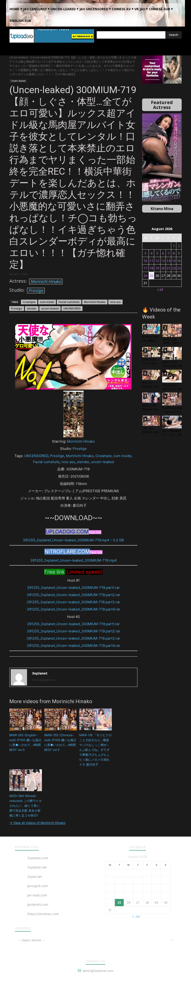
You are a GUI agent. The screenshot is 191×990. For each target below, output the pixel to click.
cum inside (47, 302)
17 (145, 268)
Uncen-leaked (18, 57)
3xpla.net (34, 876)
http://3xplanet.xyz (43, 679)
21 (168, 268)
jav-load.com (37, 895)
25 (151, 275)
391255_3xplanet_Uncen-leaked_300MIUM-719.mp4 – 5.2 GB (73, 540)
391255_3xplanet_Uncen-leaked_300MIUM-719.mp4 (73, 560)
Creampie (29, 302)
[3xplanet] (19, 677)
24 (145, 275)
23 (179, 268)
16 (179, 260)
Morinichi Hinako (46, 281)
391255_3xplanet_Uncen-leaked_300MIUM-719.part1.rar (73, 587)
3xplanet (40, 673)
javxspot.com (37, 886)
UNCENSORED (72, 308)
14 (168, 260)
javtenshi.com (37, 904)
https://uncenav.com (43, 914)
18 (151, 268)
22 (174, 268)
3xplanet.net (37, 867)
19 (157, 268)
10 (145, 260)
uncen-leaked (50, 308)
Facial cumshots (69, 302)
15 (174, 260)
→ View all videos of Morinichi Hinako (37, 823)
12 (157, 260)
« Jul (160, 289)
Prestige (35, 290)
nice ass (115, 302)
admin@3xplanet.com (97, 971)
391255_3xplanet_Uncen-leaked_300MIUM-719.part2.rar (73, 595)
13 (163, 260)
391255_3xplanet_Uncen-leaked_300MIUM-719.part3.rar (73, 602)
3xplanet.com (37, 858)
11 (151, 260)
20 (163, 268)
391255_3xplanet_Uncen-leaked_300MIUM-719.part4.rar (73, 609)
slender (32, 308)
